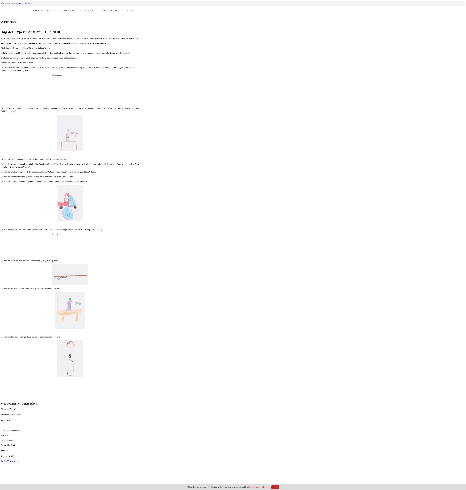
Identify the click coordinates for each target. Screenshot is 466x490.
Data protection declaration (258, 487)
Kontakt (131, 10)
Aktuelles (50, 10)
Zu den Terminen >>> (10, 461)
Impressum (82, 479)
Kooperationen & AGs (111, 10)
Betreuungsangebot (88, 10)
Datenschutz (92, 479)
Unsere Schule (67, 10)
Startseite (37, 10)
